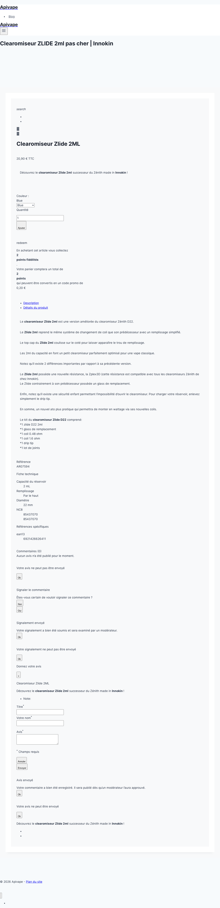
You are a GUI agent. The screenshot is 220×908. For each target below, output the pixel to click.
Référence (23, 462)
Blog (12, 16)
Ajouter (21, 226)
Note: (27, 698)
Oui (19, 610)
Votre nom (24, 718)
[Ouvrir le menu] (4, 31)
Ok (19, 577)
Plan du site (34, 881)
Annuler (21, 761)
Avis (19, 732)
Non (20, 604)
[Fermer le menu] (1, 895)
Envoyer (22, 768)
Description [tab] (31, 303)
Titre (20, 706)
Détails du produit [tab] (35, 307)
